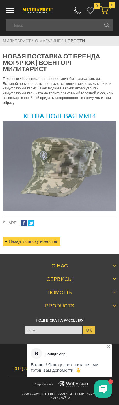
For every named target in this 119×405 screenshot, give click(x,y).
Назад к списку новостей (33, 241)
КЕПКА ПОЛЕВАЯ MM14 (59, 116)
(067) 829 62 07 (77, 10)
